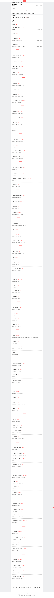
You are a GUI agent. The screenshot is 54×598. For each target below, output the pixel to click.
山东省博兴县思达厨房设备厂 (19, 55)
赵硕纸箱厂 (16, 229)
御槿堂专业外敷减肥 (17, 240)
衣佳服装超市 (16, 83)
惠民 (20, 17)
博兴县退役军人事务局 (18, 173)
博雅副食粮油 (16, 122)
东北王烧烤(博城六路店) (18, 201)
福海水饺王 (16, 352)
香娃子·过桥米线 (17, 251)
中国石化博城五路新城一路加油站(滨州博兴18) (22, 178)
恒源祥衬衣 (16, 402)
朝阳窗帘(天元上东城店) (18, 66)
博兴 (26, 17)
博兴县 (18, 2)
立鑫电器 (16, 481)
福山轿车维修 (16, 436)
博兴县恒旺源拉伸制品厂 (18, 27)
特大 (41, 5)
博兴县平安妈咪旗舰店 (18, 570)
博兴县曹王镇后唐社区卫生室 (19, 167)
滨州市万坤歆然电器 (17, 290)
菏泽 (13, 20)
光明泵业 (16, 408)
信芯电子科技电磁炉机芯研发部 (19, 520)
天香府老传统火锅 (17, 492)
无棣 (24, 17)
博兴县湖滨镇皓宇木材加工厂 (19, 156)
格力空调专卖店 (17, 285)
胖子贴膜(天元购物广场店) (18, 268)
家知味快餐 (16, 419)
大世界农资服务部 (17, 486)
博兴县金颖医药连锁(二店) (18, 464)
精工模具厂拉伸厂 (17, 94)
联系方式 (22, 27)
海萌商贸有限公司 (17, 374)
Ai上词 (28, 593)
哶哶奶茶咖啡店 (17, 38)
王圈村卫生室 (16, 324)
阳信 (22, 17)
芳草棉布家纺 (16, 206)
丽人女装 (16, 234)
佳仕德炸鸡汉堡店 (17, 425)
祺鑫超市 (16, 335)
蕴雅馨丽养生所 (17, 111)
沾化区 (18, 17)
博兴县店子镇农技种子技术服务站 (20, 548)
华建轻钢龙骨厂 (17, 279)
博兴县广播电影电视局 (18, 458)
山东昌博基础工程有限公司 (18, 61)
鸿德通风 (16, 391)
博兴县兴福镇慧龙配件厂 (18, 89)
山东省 (14, 2)
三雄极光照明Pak (17, 44)
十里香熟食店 (16, 184)
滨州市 (16, 2)
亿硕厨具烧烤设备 (17, 531)
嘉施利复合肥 (16, 397)
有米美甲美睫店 (17, 559)
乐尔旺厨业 (16, 128)
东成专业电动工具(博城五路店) (19, 100)
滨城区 (16, 17)
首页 (12, 2)
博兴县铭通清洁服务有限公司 (19, 453)
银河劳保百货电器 (17, 212)
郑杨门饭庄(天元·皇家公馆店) (19, 576)
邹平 (28, 17)
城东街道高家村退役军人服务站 (19, 150)
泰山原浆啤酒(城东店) (18, 139)
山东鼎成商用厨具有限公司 (18, 380)
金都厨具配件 (16, 341)
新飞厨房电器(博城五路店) (18, 447)
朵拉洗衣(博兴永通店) (18, 369)
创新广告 (16, 145)
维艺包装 (16, 542)
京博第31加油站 (17, 346)
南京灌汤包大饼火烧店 (18, 503)
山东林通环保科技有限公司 (18, 430)
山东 (15, 21)
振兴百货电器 (16, 296)
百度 (27, 593)
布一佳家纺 (16, 318)
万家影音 (16, 514)
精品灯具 (16, 72)
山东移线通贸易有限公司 (18, 117)
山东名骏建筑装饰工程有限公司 (19, 475)
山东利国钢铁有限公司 (18, 565)
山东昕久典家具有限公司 (18, 509)
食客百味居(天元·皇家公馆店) (19, 195)
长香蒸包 (16, 313)
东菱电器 (16, 33)
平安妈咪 (16, 262)
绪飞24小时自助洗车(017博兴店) (19, 537)
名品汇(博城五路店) (17, 307)
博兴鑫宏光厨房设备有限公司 (19, 363)
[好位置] (13, 1)
